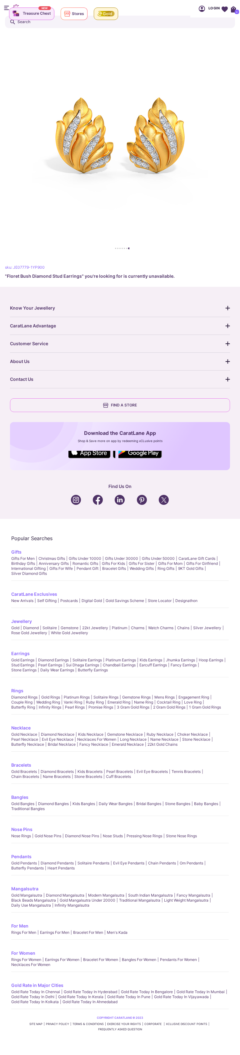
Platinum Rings (77, 697)
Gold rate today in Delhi (32, 996)
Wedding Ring (48, 702)
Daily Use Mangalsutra (31, 905)
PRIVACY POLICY (57, 1024)
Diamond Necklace (57, 734)
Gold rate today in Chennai (35, 991)
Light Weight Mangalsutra (186, 900)
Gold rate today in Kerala (80, 996)
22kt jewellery (95, 627)
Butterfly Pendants (27, 868)
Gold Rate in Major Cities (37, 985)
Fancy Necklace (93, 744)
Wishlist (224, 8)
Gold (15, 627)
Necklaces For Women (96, 739)
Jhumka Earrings (180, 660)
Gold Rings (50, 697)
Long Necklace (133, 739)
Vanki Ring (73, 702)
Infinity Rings (50, 707)
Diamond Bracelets (57, 771)
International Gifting (28, 568)
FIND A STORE (124, 405)
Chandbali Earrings (119, 665)
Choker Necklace (192, 734)
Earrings (20, 653)
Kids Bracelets (90, 771)
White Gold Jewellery (69, 632)
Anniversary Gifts (54, 563)
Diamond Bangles (53, 803)
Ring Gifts (166, 568)
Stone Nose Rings (181, 836)
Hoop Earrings (211, 660)
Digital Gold (92, 600)
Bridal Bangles (148, 803)
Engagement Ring (193, 697)
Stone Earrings (24, 670)
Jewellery (21, 621)
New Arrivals (22, 600)
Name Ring (143, 702)
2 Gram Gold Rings (169, 707)
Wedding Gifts (142, 568)
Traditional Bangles (28, 808)
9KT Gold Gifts (190, 568)
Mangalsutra (24, 888)
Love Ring (193, 702)
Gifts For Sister (141, 563)
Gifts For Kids (113, 563)
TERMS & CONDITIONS (88, 1024)
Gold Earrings (22, 660)
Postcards (69, 600)
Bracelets (21, 765)
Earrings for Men (54, 932)
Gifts (16, 552)
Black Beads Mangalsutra (33, 900)
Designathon (186, 600)
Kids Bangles (83, 803)
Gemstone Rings (136, 697)
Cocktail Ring (168, 702)
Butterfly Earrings (93, 670)
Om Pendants (191, 863)
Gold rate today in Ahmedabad (90, 1001)
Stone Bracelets (88, 776)
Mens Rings (164, 697)
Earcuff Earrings (153, 665)
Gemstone (69, 627)
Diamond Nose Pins (82, 836)
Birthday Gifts (23, 563)
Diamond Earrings (53, 660)
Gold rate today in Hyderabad (90, 991)
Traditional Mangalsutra (139, 900)
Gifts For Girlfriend (202, 563)
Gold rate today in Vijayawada (181, 996)
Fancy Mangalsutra (193, 895)
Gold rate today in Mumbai (201, 991)
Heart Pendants (61, 868)
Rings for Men (23, 932)
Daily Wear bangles (115, 803)
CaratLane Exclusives (34, 594)
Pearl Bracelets (119, 771)
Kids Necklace (90, 734)
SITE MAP (35, 1024)
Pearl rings (75, 707)
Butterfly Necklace (27, 744)
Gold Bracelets (24, 771)
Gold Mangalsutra (26, 895)
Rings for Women (26, 959)
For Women (23, 953)
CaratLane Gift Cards (196, 558)
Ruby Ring (95, 702)
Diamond (31, 627)
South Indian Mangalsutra (150, 895)
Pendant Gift (87, 568)
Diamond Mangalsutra (65, 895)
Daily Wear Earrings (57, 670)
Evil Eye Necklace (57, 739)
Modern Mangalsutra (106, 895)
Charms (137, 627)
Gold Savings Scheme (125, 600)
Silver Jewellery (207, 627)
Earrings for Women (62, 959)
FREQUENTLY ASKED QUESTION (120, 1029)
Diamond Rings (24, 697)
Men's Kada (117, 932)
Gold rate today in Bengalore (147, 991)
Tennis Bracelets (186, 771)
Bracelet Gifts (114, 568)
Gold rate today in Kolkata (35, 1001)
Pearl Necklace (24, 739)
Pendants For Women (178, 959)
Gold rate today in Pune (128, 996)
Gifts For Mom (170, 563)
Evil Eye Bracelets (152, 771)
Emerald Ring (119, 702)
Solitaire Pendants (93, 863)
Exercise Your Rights (124, 1024)
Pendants (21, 856)
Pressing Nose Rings (144, 836)
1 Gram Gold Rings (205, 707)
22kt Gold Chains (163, 744)
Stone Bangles (177, 803)
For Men (19, 925)
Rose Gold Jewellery (29, 632)
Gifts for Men (23, 558)
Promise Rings (100, 707)
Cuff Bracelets (118, 776)
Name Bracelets (57, 776)
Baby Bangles (206, 803)
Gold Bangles (22, 803)
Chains (183, 627)
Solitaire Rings (105, 697)
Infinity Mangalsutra (72, 905)
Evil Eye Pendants (128, 863)
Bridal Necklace (62, 744)
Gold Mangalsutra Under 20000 (87, 900)
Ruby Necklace (160, 734)
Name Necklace (164, 739)
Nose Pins (21, 829)
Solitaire (49, 627)
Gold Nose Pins (48, 836)
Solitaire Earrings (87, 660)
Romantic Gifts (85, 563)
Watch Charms (160, 627)
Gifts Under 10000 (85, 558)
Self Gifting (47, 600)
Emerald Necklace (128, 744)
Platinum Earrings (121, 660)
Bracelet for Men (88, 932)
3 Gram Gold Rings (133, 707)
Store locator (160, 600)
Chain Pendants (162, 863)
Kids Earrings (151, 660)
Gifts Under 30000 (121, 558)
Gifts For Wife (61, 568)
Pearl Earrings (50, 665)
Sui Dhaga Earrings (82, 665)
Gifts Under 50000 (158, 558)
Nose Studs (113, 836)
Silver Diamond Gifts (29, 573)
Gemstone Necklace (125, 734)
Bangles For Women (139, 959)
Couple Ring (21, 702)
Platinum (119, 627)
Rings (17, 690)
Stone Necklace (196, 739)
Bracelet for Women (100, 959)
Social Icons (91, 458)
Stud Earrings (22, 665)
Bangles (19, 797)
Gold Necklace (24, 734)
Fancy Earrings (184, 665)
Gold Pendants (24, 863)
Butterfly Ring (23, 707)
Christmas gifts (51, 558)
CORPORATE (153, 1024)
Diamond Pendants (57, 863)
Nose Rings (21, 836)
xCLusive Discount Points (186, 1024)
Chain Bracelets (25, 776)
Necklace (21, 727)
